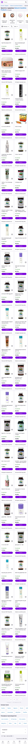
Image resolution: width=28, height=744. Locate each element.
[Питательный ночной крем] (20, 509)
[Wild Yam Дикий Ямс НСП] (20, 564)
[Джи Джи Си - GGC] (20, 536)
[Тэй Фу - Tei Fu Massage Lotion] (7, 174)
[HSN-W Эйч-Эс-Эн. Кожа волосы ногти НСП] (7, 620)
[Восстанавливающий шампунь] (7, 230)
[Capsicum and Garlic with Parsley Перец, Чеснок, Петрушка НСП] (20, 313)
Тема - (6, 736)
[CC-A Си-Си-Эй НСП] (7, 118)
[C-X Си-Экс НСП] (7, 536)
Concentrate (10, 712)
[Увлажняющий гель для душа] (20, 592)
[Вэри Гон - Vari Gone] (7, 425)
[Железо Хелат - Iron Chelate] (7, 258)
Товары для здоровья (4, 21)
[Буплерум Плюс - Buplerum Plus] (20, 369)
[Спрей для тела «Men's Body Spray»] (7, 146)
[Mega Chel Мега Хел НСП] (20, 230)
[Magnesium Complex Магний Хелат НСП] (20, 648)
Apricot (3, 712)
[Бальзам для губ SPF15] (7, 564)
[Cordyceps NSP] (20, 174)
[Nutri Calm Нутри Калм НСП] (20, 397)
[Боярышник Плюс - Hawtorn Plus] (20, 285)
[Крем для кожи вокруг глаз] (20, 258)
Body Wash (18, 712)
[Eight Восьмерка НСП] (7, 35)
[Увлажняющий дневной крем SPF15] (7, 397)
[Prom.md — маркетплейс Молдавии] (2, 2)
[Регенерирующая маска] (7, 648)
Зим (15, 723)
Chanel (25, 723)
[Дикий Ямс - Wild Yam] (7, 509)
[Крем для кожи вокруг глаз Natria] (7, 592)
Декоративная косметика (12, 21)
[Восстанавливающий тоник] (20, 35)
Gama (10, 723)
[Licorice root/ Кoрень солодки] (20, 425)
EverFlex (25, 712)
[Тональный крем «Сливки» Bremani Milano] (20, 90)
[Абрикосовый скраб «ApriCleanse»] (7, 341)
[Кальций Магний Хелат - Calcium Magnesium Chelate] (7, 676)
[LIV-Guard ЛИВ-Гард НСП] (7, 285)
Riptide (9, 708)
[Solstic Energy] (20, 118)
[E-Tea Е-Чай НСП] (20, 146)
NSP (20, 723)
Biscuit (21, 708)
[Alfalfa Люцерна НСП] (20, 62)
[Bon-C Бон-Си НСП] (7, 453)
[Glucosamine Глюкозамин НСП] (20, 481)
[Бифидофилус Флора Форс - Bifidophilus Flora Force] (20, 202)
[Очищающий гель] (7, 90)
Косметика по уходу (20, 21)
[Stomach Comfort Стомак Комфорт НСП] (7, 202)
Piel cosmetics (22, 719)
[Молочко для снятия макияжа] (20, 676)
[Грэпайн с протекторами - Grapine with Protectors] (20, 453)
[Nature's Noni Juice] (7, 481)
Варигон (15, 708)
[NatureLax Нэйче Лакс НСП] (7, 369)
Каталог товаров (4, 5)
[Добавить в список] (12, 39)
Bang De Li (3, 723)
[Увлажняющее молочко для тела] (20, 341)
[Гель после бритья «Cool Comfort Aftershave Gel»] (20, 620)
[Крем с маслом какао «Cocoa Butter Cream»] (7, 62)
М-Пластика (13, 719)
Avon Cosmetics (4, 719)
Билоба (3, 708)
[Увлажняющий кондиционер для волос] (7, 313)
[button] (7, 51)
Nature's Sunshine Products (16, 5)
